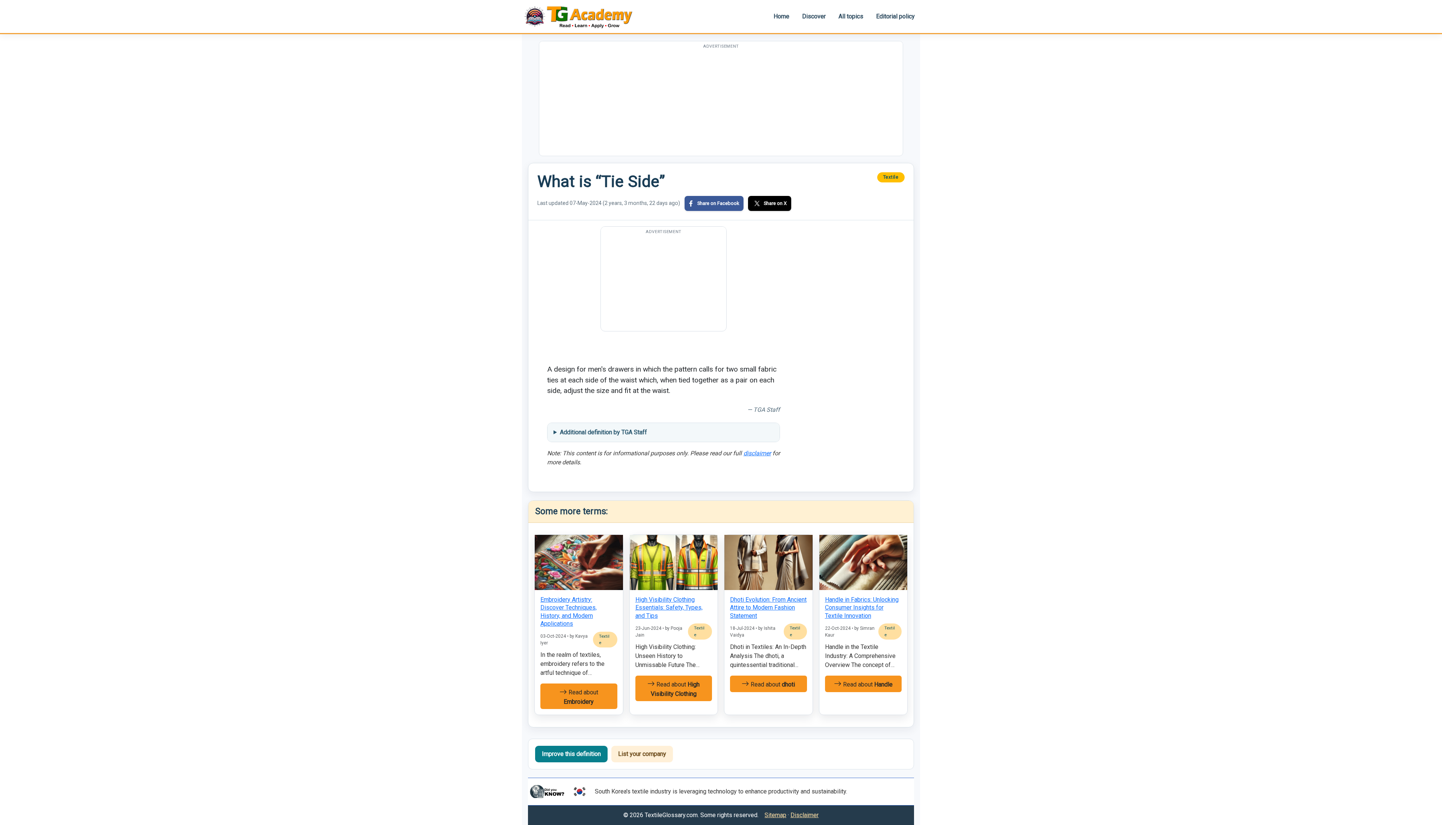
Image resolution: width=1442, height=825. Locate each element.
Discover (814, 16)
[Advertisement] (721, 103)
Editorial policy (895, 16)
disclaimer (757, 453)
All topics (851, 16)
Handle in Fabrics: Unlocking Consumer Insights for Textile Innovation (862, 607)
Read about (581, 697)
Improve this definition (571, 753)
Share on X (775, 203)
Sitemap (775, 815)
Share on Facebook (718, 203)
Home (781, 16)
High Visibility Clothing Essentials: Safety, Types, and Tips (669, 607)
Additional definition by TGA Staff (603, 432)
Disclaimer (804, 815)
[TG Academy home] (582, 16)
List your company (642, 753)
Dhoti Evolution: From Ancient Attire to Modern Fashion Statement (768, 607)
